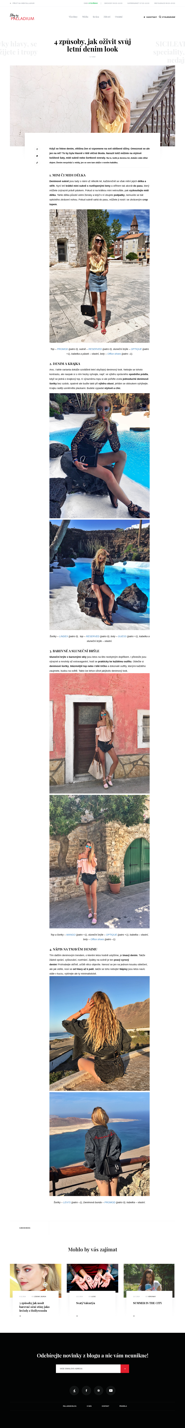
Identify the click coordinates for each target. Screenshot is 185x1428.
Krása (96, 16)
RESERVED (95, 349)
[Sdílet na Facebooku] (37, 149)
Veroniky (152, 1296)
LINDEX (63, 636)
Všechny (73, 16)
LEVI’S (67, 1202)
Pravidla (123, 1406)
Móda (85, 16)
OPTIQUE (136, 349)
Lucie (93, 1296)
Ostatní (118, 16)
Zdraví (107, 16)
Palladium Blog (70, 1406)
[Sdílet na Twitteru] (37, 156)
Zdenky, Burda (40, 1296)
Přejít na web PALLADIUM (23, 3)
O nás (89, 1406)
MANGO (71, 934)
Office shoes (114, 353)
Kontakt (105, 1406)
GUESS (122, 636)
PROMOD (62, 349)
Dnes (91, 3)
